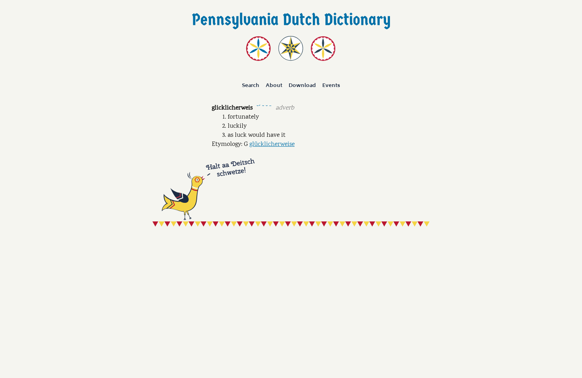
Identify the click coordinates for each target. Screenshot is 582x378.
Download (302, 85)
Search (250, 85)
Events (331, 85)
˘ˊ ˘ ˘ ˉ (264, 107)
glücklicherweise (272, 144)
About (274, 85)
